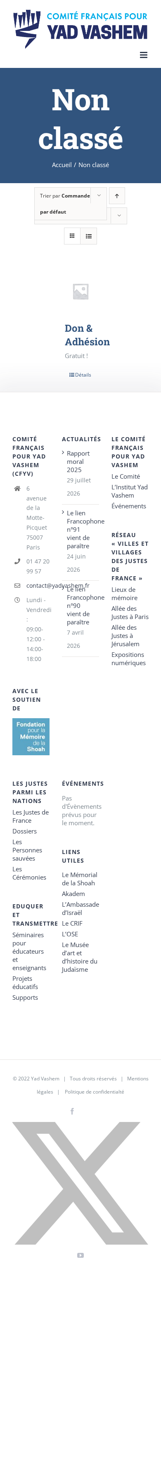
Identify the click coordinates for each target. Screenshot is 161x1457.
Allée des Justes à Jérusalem (125, 635)
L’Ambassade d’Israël (80, 908)
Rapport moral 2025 (78, 461)
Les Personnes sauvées (27, 850)
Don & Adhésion (87, 335)
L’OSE (70, 934)
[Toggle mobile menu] (144, 55)
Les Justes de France (30, 816)
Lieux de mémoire (124, 593)
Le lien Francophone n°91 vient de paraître (81, 529)
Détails (83, 374)
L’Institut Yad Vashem (129, 491)
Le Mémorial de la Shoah (79, 878)
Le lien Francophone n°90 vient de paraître (81, 605)
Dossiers (24, 831)
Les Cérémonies (29, 873)
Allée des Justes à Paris (130, 612)
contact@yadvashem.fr (38, 585)
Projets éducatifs (25, 982)
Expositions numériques (128, 658)
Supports (25, 997)
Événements (128, 506)
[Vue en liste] (88, 236)
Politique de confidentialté (94, 1091)
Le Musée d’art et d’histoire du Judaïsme (79, 956)
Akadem (73, 893)
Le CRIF (72, 923)
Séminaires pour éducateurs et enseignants (29, 951)
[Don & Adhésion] (81, 291)
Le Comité (125, 476)
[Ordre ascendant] (117, 195)
